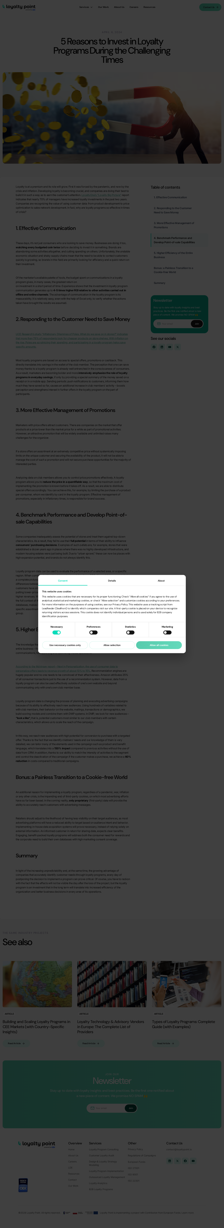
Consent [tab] (63, 580)
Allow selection (112, 645)
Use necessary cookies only (65, 645)
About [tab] (161, 580)
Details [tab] (112, 580)
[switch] (93, 632)
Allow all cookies (159, 645)
